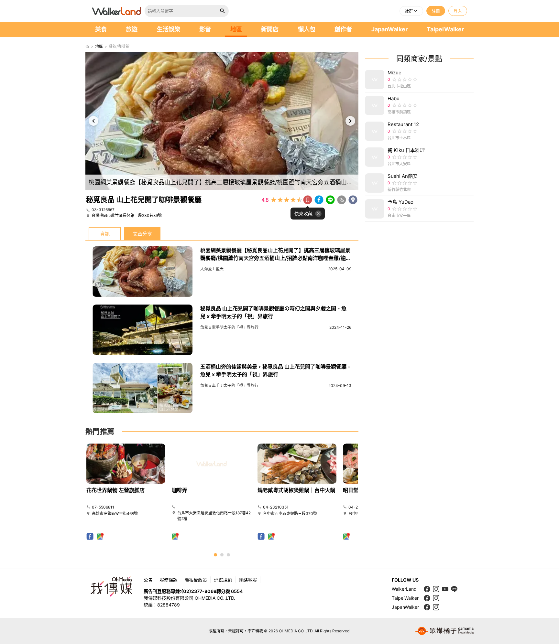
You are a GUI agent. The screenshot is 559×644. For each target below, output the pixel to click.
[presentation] (93, 121)
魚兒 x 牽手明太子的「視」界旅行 (229, 327)
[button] (411, 11)
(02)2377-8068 (198, 591)
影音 (205, 29)
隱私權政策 (195, 580)
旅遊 (131, 29)
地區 (236, 29)
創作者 (343, 29)
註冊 (436, 11)
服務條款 (168, 580)
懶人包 (306, 29)
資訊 (105, 234)
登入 (458, 11)
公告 (148, 580)
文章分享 (142, 234)
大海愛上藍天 (212, 268)
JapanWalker (389, 29)
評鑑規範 (223, 580)
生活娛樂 (168, 29)
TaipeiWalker (445, 29)
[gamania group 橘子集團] (444, 631)
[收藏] (307, 200)
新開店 (270, 29)
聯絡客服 (248, 580)
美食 (101, 29)
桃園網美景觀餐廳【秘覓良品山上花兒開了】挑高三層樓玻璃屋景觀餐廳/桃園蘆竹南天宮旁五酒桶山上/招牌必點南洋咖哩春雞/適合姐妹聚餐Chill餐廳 (275, 258)
